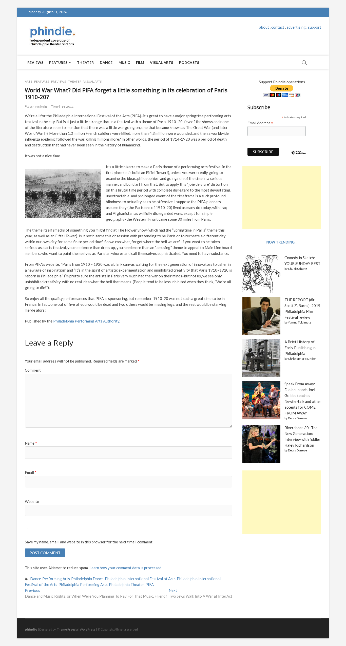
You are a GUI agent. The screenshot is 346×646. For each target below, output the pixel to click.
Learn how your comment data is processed (125, 567)
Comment (33, 370)
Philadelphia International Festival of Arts (140, 578)
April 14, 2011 (63, 106)
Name (31, 443)
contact (277, 27)
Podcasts (189, 62)
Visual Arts (161, 62)
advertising (296, 27)
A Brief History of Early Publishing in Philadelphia (300, 347)
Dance (106, 62)
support (314, 27)
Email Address (260, 123)
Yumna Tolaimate (299, 322)
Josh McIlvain (37, 106)
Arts (28, 81)
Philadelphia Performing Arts (83, 584)
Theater (85, 62)
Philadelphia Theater (126, 584)
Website (32, 501)
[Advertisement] (281, 197)
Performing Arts (56, 578)
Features (58, 62)
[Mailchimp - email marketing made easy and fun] (298, 156)
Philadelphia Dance (87, 578)
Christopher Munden (302, 358)
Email (30, 472)
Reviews (35, 62)
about (264, 27)
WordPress (87, 629)
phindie (31, 629)
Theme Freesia (67, 629)
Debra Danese (297, 418)
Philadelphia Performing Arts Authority (86, 321)
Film (140, 62)
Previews (58, 81)
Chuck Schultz (297, 269)
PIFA (149, 584)
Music (124, 62)
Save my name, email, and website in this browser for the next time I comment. (89, 542)
